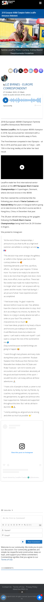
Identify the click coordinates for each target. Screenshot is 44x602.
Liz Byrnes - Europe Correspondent (18, 86)
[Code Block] (22, 524)
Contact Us (7, 587)
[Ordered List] (14, 524)
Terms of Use (7, 559)
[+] (30, 525)
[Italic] (5, 524)
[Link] (24, 524)
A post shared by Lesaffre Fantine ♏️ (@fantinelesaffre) (23, 477)
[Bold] (3, 524)
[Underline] (8, 524)
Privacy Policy (31, 587)
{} (27, 525)
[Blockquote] (19, 524)
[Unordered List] (16, 524)
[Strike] (11, 524)
